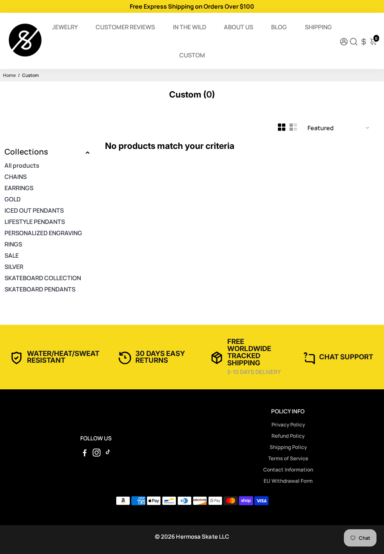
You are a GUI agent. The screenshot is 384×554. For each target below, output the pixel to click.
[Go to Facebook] (85, 454)
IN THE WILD (189, 27)
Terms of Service (288, 458)
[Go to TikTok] (108, 454)
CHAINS (15, 177)
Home (9, 75)
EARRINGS (18, 188)
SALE (11, 255)
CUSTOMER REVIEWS (125, 27)
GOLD (12, 199)
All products (21, 165)
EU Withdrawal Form (288, 480)
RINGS (13, 244)
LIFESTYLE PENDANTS (34, 222)
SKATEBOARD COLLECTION (42, 278)
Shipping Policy (288, 447)
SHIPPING (318, 27)
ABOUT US (238, 27)
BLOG (279, 27)
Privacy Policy (288, 424)
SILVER (13, 267)
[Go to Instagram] (96, 454)
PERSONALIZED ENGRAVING (43, 233)
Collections (26, 151)
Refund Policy (288, 435)
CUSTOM (192, 55)
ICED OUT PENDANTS (34, 210)
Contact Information (288, 469)
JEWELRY (65, 27)
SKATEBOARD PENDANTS (39, 289)
